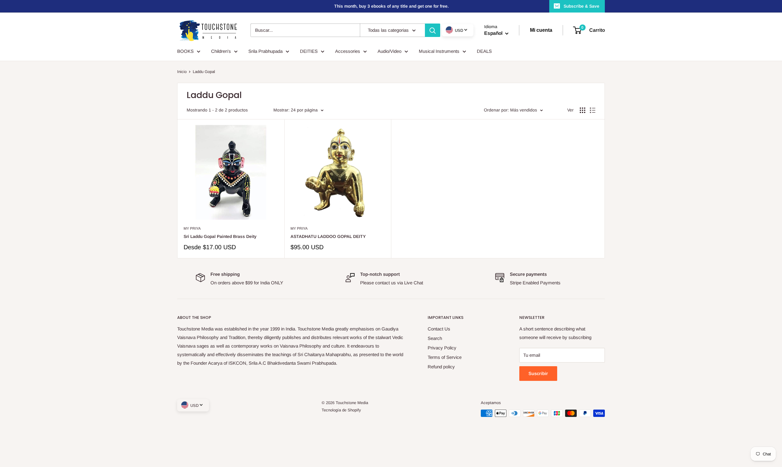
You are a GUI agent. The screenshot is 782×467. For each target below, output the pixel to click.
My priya (192, 228)
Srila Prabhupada (265, 51)
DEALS (484, 51)
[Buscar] (432, 30)
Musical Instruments (439, 51)
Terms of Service (445, 357)
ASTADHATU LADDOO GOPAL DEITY (328, 236)
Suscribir (538, 373)
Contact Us (439, 328)
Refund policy (441, 366)
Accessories (347, 51)
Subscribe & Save (581, 6)
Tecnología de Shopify (341, 410)
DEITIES (309, 51)
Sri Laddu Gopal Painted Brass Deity (220, 236)
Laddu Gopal (204, 71)
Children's (221, 51)
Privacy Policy (442, 347)
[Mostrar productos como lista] (592, 110)
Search (435, 338)
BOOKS (185, 51)
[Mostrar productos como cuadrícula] (582, 110)
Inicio (182, 71)
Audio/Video (389, 51)
